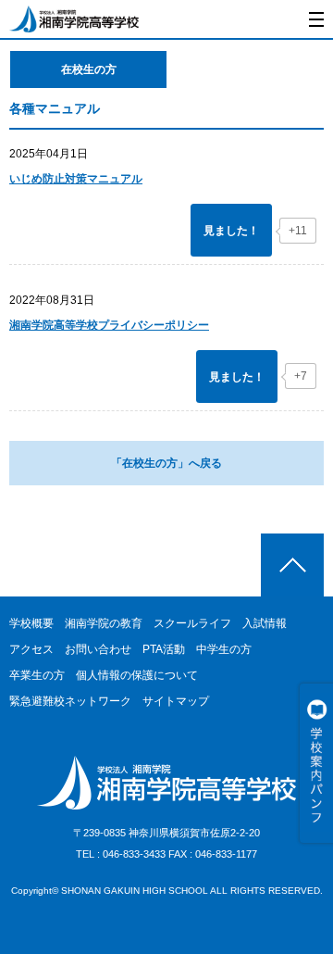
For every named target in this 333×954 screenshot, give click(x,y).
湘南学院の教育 (103, 623)
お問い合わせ (98, 649)
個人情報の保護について (137, 675)
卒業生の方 (37, 675)
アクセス (31, 649)
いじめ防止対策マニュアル (75, 178)
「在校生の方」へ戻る (166, 463)
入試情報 (264, 623)
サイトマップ (175, 701)
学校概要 (31, 623)
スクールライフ (192, 623)
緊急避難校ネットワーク (70, 701)
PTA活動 (163, 649)
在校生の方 (89, 69)
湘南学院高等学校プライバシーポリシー (109, 325)
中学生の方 (224, 649)
